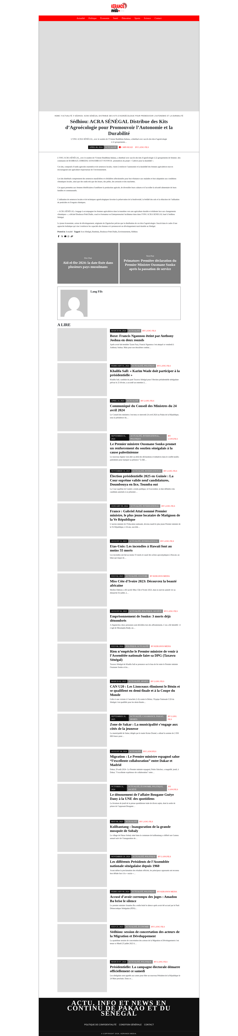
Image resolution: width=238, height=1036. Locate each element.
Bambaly (95, 232)
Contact (158, 18)
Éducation (126, 18)
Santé (115, 18)
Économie (104, 18)
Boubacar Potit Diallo (108, 232)
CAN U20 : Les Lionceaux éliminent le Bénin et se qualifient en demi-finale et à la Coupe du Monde (145, 691)
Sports (137, 18)
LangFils (173, 439)
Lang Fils (143, 147)
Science (147, 18)
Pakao (159, 716)
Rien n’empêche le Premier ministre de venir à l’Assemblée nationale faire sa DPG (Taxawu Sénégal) (144, 655)
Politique (93, 18)
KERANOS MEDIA (161, 576)
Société (157, 611)
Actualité (81, 18)
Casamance (148, 716)
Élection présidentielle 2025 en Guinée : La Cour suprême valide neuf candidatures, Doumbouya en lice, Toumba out (141, 480)
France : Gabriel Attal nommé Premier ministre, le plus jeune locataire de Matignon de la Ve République (145, 515)
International (151, 436)
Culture (142, 576)
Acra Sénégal (86, 232)
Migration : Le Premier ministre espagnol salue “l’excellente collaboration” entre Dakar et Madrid (144, 761)
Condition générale (130, 1025)
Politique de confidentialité (100, 1025)
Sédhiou (134, 232)
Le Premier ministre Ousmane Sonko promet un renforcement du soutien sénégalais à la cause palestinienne (143, 448)
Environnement (124, 232)
